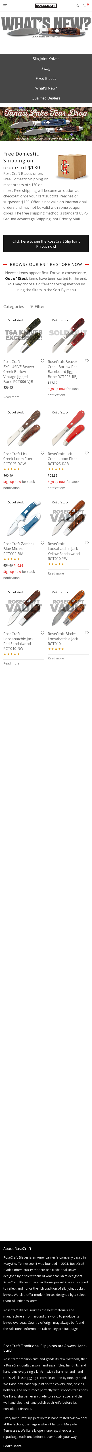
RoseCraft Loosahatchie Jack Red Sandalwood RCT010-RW (18, 641)
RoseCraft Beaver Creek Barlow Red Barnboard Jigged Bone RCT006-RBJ (63, 369)
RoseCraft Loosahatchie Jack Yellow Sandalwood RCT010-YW (64, 551)
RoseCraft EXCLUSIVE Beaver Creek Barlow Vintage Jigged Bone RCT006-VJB (18, 371)
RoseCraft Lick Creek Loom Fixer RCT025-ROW (18, 458)
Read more (11, 397)
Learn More (12, 1446)
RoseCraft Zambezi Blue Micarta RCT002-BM (19, 548)
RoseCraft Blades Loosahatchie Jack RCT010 (63, 638)
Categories (13, 306)
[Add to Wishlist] (42, 361)
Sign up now (56, 389)
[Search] (78, 6)
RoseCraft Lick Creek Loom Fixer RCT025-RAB (62, 458)
